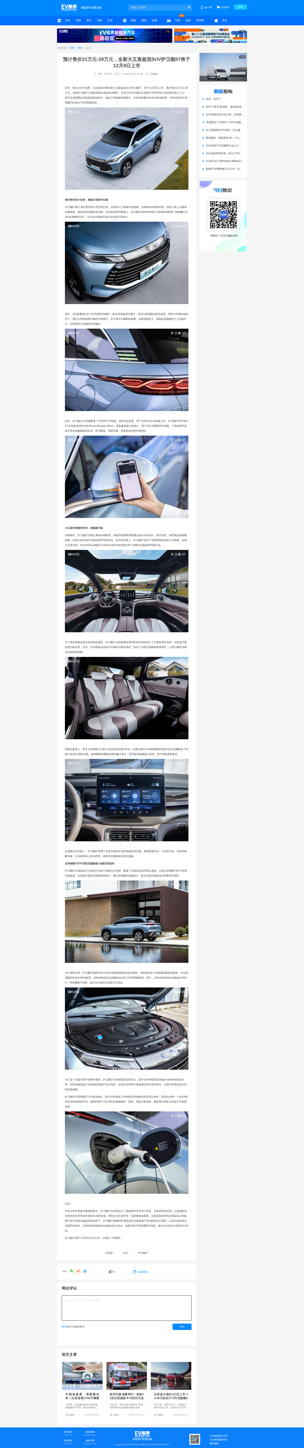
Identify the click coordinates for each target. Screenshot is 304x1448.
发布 (182, 1326)
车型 (177, 20)
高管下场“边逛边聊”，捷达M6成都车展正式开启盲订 (235, 106)
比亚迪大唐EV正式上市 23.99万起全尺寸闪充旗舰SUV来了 (171, 1398)
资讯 (67, 20)
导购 (99, 20)
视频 (133, 20)
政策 (188, 20)
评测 (78, 20)
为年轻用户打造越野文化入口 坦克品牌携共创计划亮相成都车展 (241, 145)
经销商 (200, 20)
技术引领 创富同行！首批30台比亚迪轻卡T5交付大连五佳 (127, 1398)
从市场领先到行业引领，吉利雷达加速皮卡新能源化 (235, 114)
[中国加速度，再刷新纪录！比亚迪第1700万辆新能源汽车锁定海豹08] (82, 1376)
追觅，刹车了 (213, 99)
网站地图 (214, 1443)
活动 (224, 20)
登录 (240, 7)
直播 (154, 20)
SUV (125, 1252)
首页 (72, 47)
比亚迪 (109, 1252)
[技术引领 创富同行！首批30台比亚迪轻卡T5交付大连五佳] (127, 1376)
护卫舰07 (143, 1252)
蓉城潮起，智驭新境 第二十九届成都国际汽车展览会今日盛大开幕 (243, 137)
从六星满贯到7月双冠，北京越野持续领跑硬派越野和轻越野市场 (242, 130)
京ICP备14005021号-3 (158, 1444)
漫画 (143, 20)
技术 (110, 20)
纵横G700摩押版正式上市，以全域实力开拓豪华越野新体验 (239, 169)
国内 (80, 47)
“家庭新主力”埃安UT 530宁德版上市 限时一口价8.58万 (236, 122)
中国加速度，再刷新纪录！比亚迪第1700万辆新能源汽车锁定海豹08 (82, 1398)
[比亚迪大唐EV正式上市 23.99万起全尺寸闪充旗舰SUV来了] (171, 1376)
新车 (89, 20)
